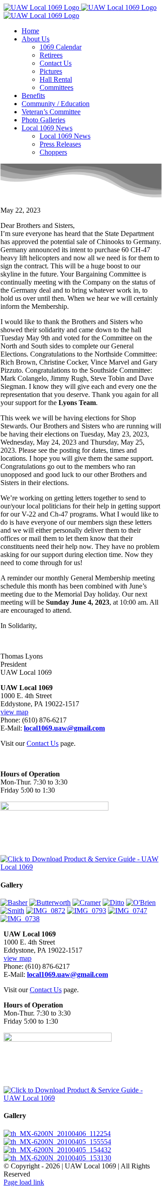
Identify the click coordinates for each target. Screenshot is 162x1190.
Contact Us (42, 743)
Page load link (24, 1182)
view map (14, 712)
